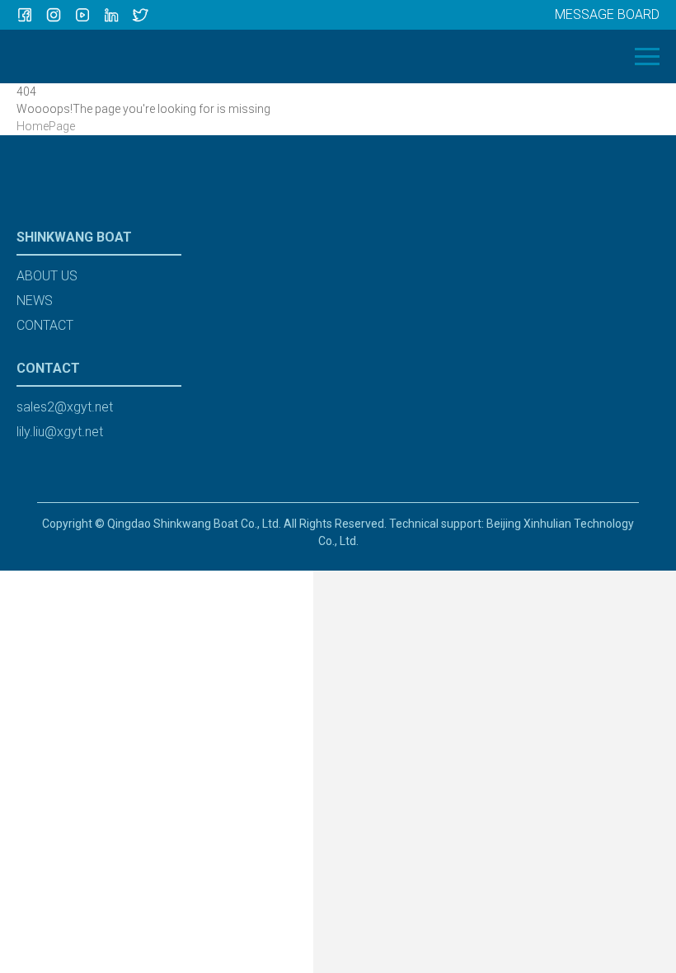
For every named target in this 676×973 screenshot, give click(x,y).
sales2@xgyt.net (64, 407)
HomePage (45, 126)
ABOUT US (46, 276)
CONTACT (44, 325)
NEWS (34, 300)
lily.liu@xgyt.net (59, 431)
